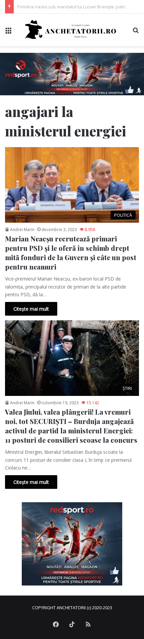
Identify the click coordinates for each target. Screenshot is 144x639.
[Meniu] (8, 32)
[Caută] (135, 32)
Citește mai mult (31, 309)
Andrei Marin (22, 229)
